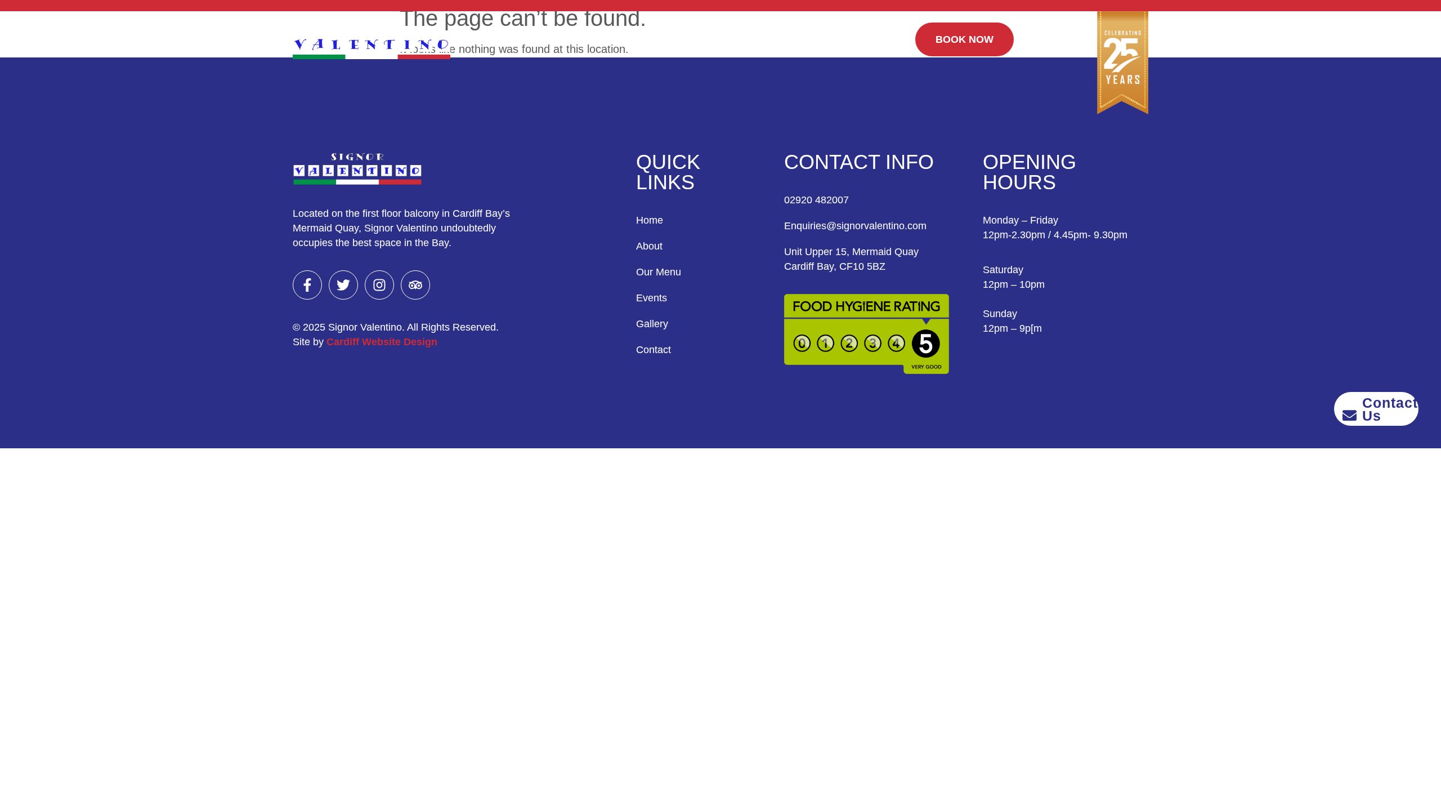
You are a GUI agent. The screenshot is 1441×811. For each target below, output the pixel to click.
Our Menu (650, 33)
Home (547, 33)
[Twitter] (343, 285)
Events (708, 33)
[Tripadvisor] (415, 285)
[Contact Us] (1349, 415)
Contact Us (1390, 409)
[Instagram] (379, 285)
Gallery (760, 33)
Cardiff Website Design (381, 341)
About (594, 33)
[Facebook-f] (307, 285)
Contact (813, 33)
